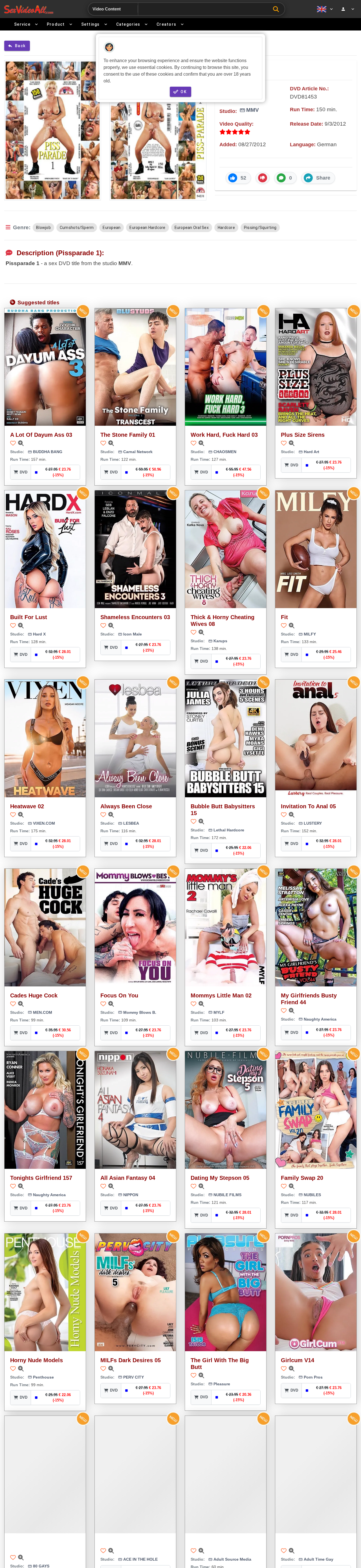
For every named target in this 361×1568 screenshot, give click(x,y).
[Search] (277, 9)
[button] (238, 178)
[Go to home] (28, 9)
